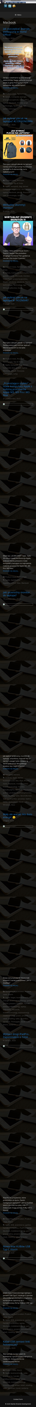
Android (8, 778)
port (28, 1231)
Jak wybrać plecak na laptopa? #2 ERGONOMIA (18, 120)
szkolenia (12, 282)
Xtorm (10, 994)
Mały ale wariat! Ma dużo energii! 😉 (17, 816)
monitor (20, 103)
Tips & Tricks (21, 94)
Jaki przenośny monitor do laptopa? (16, 594)
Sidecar (5, 799)
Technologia (8, 183)
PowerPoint (7, 279)
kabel (5, 784)
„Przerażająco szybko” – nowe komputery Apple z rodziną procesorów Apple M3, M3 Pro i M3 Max (17, 389)
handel (27, 1003)
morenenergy (23, 1012)
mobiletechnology (10, 787)
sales (18, 796)
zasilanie (12, 1024)
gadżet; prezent (9, 1003)
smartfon (13, 799)
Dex (17, 780)
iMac (19, 583)
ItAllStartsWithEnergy (11, 1006)
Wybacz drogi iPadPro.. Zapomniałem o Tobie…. (17, 1035)
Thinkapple (15, 1022)
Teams (27, 282)
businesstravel (9, 780)
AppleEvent (15, 580)
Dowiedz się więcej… (11, 88)
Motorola (18, 790)
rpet (4, 195)
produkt (12, 793)
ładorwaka (7, 1009)
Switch (28, 799)
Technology (17, 106)
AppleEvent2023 (9, 583)
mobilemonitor (22, 784)
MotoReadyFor (8, 790)
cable (25, 1373)
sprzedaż (21, 799)
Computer (15, 97)
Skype (5, 282)
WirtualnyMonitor (10, 288)
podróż (5, 793)
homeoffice (24, 100)
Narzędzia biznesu (12, 774)
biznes (7, 97)
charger (6, 1000)
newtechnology (9, 1015)
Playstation (27, 790)
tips (24, 106)
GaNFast (19, 1003)
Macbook (12, 103)
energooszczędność (11, 100)
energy (23, 1000)
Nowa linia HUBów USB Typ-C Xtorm (16, 1248)
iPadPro (23, 1228)
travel (21, 802)
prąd (26, 103)
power (18, 1015)
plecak (19, 192)
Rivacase (20, 180)
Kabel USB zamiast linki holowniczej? (16, 1343)
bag (20, 186)
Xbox (13, 805)
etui (22, 189)
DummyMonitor (26, 273)
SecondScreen (26, 796)
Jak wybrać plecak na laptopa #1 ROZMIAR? (16, 299)
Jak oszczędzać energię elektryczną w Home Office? (16, 31)
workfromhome (9, 109)
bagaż (13, 997)
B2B (12, 1225)
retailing (11, 796)
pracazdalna (8, 1234)
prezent (25, 1015)
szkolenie (20, 282)
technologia (7, 106)
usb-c (26, 802)
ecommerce (14, 1000)
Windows (6, 805)
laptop (5, 103)
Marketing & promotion (14, 991)
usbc (28, 1022)
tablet (5, 802)
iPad (21, 780)
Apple (7, 186)
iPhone (26, 780)
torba (20, 195)
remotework (26, 1234)
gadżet (28, 189)
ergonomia (16, 189)
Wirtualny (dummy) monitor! (14, 206)
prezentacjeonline (20, 279)
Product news (10, 94)
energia (23, 97)
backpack (14, 186)
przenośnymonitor (24, 793)
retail (5, 796)
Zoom (20, 288)
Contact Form (18, 1399)
